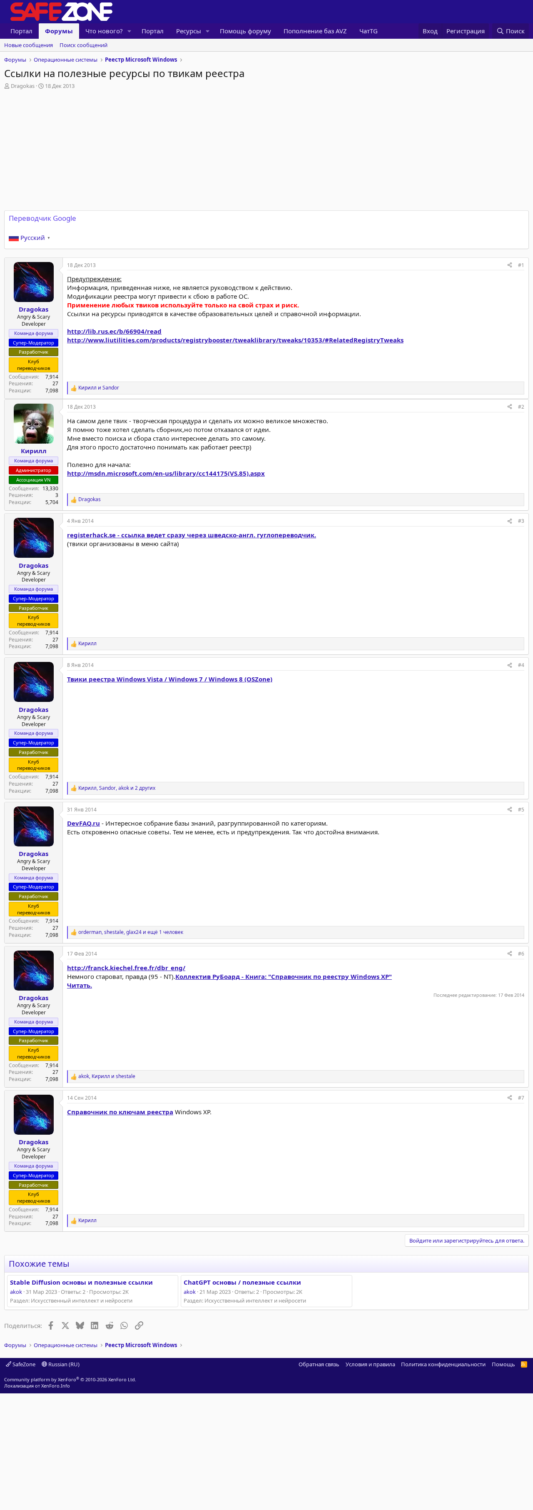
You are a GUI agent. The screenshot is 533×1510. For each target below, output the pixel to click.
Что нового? (104, 31)
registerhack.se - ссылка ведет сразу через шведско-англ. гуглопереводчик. (191, 535)
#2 (521, 406)
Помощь (503, 1364)
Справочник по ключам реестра (120, 1112)
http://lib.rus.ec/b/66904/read (114, 331)
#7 (521, 1097)
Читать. (79, 985)
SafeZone (23, 1364)
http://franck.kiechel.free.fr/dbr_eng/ (126, 967)
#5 (521, 809)
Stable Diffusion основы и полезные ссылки (81, 1282)
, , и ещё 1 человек (130, 932)
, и (106, 1076)
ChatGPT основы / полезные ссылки (242, 1282)
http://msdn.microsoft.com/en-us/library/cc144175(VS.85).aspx (166, 473)
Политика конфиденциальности (443, 1364)
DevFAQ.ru (83, 823)
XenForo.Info (55, 1386)
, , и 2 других (116, 788)
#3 (521, 520)
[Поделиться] (509, 265)
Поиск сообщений (83, 45)
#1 (521, 265)
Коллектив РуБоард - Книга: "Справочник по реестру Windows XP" (283, 976)
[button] (129, 31)
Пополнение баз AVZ (315, 31)
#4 (521, 665)
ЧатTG (368, 31)
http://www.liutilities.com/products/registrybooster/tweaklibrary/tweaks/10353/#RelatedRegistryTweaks (235, 340)
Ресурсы (188, 31)
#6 (521, 953)
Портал (21, 31)
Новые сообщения (28, 45)
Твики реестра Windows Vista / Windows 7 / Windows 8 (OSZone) (169, 679)
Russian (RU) (63, 1364)
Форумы (59, 31)
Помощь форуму (245, 31)
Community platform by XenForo (70, 1379)
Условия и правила (370, 1364)
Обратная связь (319, 1364)
